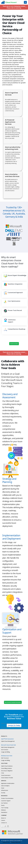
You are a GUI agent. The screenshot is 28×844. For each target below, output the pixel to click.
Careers (3, 820)
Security (3, 792)
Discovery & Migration (6, 770)
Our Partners (4, 803)
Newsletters (4, 812)
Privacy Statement (15, 842)
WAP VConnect (5, 758)
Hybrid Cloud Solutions (7, 766)
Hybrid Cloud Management (8, 741)
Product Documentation (7, 798)
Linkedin (8, 826)
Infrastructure (4, 790)
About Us (3, 818)
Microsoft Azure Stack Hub (8, 745)
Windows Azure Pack (6, 755)
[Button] (25, 2)
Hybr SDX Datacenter (7, 739)
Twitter (5, 826)
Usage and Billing (5, 752)
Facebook (2, 826)
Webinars (3, 810)
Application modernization (7, 783)
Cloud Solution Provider (7, 777)
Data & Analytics (5, 785)
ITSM (2, 773)
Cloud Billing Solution (6, 768)
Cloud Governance (5, 775)
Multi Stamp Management (7, 747)
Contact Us (4, 822)
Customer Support (5, 800)
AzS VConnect (4, 749)
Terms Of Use (6, 842)
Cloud (2, 788)
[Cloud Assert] (9, 3)
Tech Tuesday (4, 807)
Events (3, 805)
